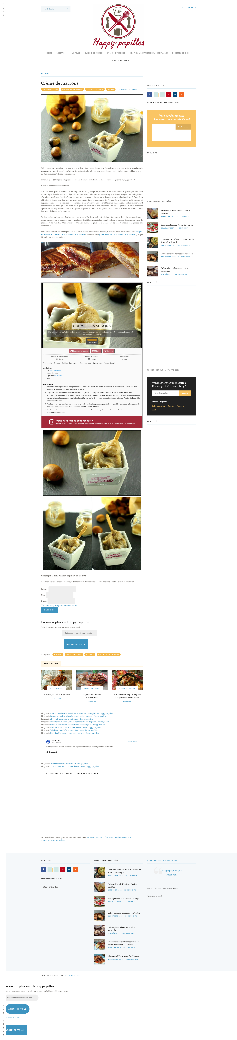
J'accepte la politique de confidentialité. (60, 605)
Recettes (61, 53)
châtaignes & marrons (72, 89)
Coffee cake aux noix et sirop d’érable (177, 254)
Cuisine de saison (94, 53)
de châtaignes (55, 370)
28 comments (132, 959)
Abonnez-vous (75, 644)
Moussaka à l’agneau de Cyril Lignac (123, 956)
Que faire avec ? (120, 61)
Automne (58, 654)
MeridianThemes (72, 975)
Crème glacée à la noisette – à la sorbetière (174, 270)
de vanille (58, 376)
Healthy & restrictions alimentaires (149, 53)
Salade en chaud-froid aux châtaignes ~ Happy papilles (74, 730)
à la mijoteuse (56, 688)
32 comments (181, 274)
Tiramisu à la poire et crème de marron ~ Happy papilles (74, 733)
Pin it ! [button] (97, 351)
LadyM (134, 89)
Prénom (44, 589)
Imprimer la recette (80, 351)
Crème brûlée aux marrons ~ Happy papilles (69, 763)
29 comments (129, 948)
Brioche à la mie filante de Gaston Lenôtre (175, 212)
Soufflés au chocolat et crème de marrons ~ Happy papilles (75, 727)
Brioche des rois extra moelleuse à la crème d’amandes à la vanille (124, 943)
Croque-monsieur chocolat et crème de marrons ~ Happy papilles (78, 716)
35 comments (183, 216)
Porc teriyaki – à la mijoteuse (57, 694)
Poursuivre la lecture (12, 1017)
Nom (43, 595)
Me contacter (3, 1007)
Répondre (132, 741)
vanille (110, 89)
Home (49, 53)
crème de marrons (95, 89)
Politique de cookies (3, 1027)
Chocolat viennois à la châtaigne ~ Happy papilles (71, 719)
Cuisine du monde (116, 53)
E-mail (44, 601)
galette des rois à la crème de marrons (117, 234)
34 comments (184, 257)
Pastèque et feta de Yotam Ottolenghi (177, 225)
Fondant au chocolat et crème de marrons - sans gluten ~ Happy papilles (81, 713)
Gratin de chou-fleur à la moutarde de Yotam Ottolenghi (177, 241)
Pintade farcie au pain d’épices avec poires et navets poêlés (127, 696)
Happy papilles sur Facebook (162, 860)
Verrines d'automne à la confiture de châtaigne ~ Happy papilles (78, 724)
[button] (88, 340)
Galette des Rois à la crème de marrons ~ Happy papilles (74, 766)
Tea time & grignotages (108, 654)
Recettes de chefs (181, 53)
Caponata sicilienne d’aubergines (92, 696)
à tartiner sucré (50, 89)
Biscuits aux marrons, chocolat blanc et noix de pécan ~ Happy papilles (80, 722)
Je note (110, 351)
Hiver (154, 410)
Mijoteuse (75, 53)
